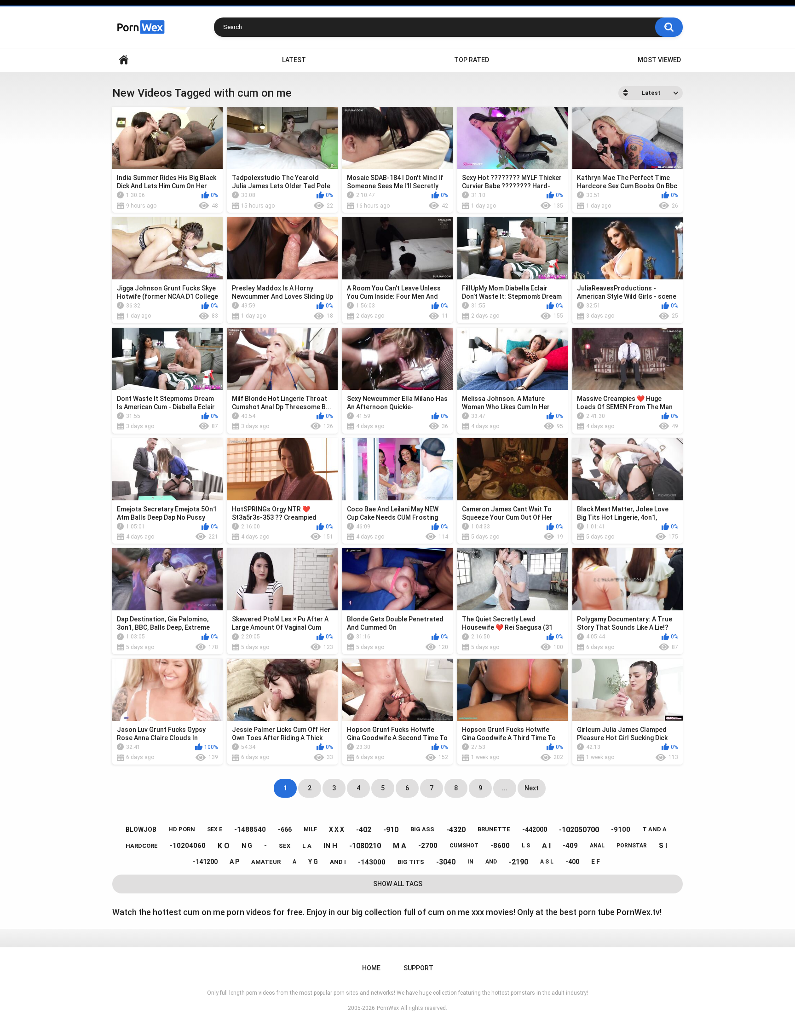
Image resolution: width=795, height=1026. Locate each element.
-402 (363, 829)
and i (338, 861)
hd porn (181, 829)
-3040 (445, 862)
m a (399, 845)
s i (663, 845)
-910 (390, 829)
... (504, 788)
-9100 (620, 829)
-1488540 (250, 829)
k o (224, 845)
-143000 (372, 862)
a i (546, 845)
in (470, 861)
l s (526, 845)
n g (247, 845)
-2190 (518, 862)
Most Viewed (659, 60)
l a (306, 845)
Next (531, 788)
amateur (266, 861)
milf (310, 829)
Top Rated (471, 60)
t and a (654, 829)
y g (313, 861)
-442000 (534, 829)
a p (234, 861)
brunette (494, 829)
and (491, 861)
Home (123, 60)
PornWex (388, 1008)
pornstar (631, 845)
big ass (422, 829)
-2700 (428, 845)
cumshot (463, 845)
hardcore (142, 845)
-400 (572, 861)
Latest (294, 60)
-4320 (456, 829)
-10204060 (188, 845)
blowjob (141, 829)
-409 (570, 845)
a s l (546, 861)
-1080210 (365, 845)
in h (330, 845)
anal (597, 845)
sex (284, 845)
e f (595, 861)
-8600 (500, 845)
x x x (336, 829)
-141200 (205, 861)
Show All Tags (397, 883)
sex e (214, 829)
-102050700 (579, 829)
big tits (411, 861)
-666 (285, 829)
